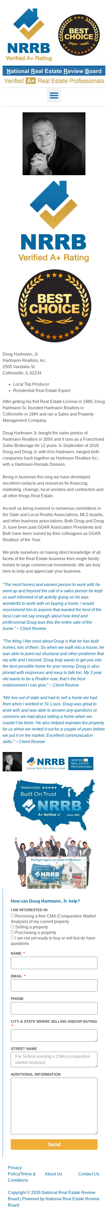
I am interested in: (29, 910)
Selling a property (31, 927)
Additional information (36, 1074)
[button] (54, 95)
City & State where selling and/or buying (54, 1021)
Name (17, 953)
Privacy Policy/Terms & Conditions (22, 1173)
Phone (17, 999)
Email (17, 976)
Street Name (24, 1049)
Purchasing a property (35, 932)
